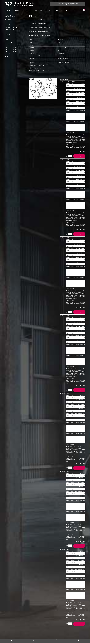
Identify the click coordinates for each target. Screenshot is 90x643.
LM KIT (6, 56)
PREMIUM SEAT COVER (12, 29)
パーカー (8, 36)
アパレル (56, 10)
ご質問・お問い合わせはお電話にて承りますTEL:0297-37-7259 (68, 4)
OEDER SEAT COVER (11, 27)
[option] (43, 88)
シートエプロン (8, 54)
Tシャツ (8, 34)
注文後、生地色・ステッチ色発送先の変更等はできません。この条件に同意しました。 (75, 148)
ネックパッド (8, 22)
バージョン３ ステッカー (12, 51)
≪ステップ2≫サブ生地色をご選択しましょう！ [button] (41, 23)
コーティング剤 (65, 10)
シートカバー (16, 10)
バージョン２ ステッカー (12, 49)
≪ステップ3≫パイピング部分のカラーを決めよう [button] (42, 27)
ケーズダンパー (27, 10)
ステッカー (48, 10)
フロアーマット (38, 10)
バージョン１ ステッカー (12, 47)
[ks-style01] (19, 4)
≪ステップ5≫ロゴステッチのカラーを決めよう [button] (41, 35)
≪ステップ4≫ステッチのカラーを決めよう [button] (40, 31)
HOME (8, 10)
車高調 (6, 39)
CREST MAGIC (8, 19)
